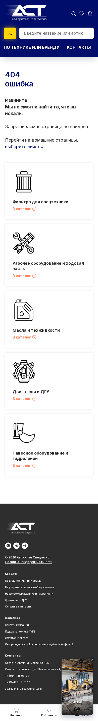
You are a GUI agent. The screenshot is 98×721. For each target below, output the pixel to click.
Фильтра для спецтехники (40, 201)
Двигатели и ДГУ (31, 391)
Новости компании (17, 624)
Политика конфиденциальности (28, 562)
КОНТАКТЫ (79, 47)
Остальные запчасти (18, 606)
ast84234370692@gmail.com (23, 688)
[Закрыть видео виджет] (92, 659)
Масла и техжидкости (36, 330)
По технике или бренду (31, 47)
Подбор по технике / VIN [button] (20, 631)
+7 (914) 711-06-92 (17, 675)
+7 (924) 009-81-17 (17, 682)
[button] (73, 13)
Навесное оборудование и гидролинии (29, 593)
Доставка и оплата (16, 637)
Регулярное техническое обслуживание (29, 587)
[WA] (8, 546)
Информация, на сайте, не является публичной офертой (39, 644)
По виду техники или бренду (23, 580)
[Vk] (16, 546)
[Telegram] (25, 546)
